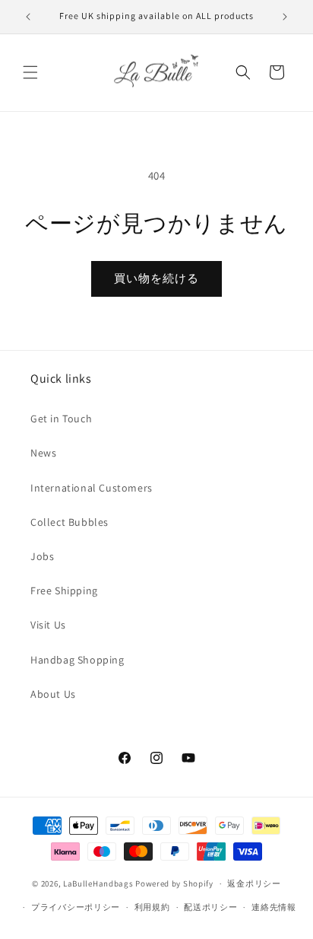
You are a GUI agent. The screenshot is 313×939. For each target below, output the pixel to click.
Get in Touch (61, 418)
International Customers (91, 488)
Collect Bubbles (69, 522)
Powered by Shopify (174, 883)
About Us (53, 694)
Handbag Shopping (77, 660)
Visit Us (48, 625)
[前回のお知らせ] (28, 16)
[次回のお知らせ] (285, 16)
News (43, 453)
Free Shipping (64, 590)
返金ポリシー (253, 883)
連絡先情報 (273, 907)
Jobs (42, 556)
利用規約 (152, 907)
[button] (30, 72)
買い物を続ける (156, 278)
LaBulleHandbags (98, 883)
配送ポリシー (210, 907)
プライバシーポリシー (75, 907)
